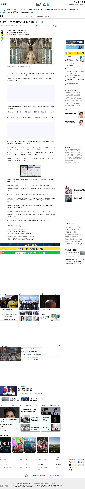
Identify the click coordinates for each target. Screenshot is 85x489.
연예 (52, 9)
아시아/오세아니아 (38, 16)
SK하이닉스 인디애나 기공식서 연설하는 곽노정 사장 (9, 314)
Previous (1, 399)
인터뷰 (21, 464)
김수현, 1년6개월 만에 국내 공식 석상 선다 (10, 420)
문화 (45, 9)
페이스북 (82, 462)
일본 (31, 16)
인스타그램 (82, 464)
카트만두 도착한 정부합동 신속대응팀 (8, 312)
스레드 (73, 467)
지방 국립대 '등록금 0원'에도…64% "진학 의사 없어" (35, 419)
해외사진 (45, 459)
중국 (27, 16)
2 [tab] (56, 294)
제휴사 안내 (14, 480)
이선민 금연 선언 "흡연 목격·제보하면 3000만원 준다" (35, 427)
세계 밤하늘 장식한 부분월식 (46, 309)
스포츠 (48, 9)
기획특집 (27, 464)
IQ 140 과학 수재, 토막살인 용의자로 (28, 351)
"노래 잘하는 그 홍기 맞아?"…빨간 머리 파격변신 (31, 354)
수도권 (37, 9)
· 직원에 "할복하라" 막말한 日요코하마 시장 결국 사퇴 (75, 263)
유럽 (23, 16)
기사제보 (35, 480)
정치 (12, 9)
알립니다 (63, 480)
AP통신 (57, 459)
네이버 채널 (73, 459)
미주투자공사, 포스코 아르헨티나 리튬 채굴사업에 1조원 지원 (46, 427)
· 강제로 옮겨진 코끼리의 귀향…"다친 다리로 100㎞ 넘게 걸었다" (75, 259)
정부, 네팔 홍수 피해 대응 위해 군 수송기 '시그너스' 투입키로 (9, 429)
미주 (19, 16)
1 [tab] (55, 294)
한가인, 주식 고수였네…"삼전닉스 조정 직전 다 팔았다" (9, 425)
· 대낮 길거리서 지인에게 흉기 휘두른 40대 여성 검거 (75, 257)
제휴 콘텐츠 (72, 9)
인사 (20, 469)
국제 (15, 9)
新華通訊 (57, 462)
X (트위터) (73, 464)
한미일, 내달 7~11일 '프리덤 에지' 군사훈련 (14, 400)
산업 (25, 9)
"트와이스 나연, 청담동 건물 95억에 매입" (29, 359)
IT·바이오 (29, 9)
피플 (66, 186)
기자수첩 (67, 110)
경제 (18, 9)
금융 (22, 9)
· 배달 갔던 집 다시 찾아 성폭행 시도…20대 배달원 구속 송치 (75, 261)
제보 (77, 9)
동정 (28, 469)
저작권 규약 (25, 480)
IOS (56, 469)
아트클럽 (21, 462)
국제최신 (8, 16)
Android (57, 467)
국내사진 (39, 459)
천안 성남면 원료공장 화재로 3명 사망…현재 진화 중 (13, 12)
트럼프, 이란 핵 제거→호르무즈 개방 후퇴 (34, 400)
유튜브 (73, 462)
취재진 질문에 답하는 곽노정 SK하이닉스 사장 (9, 319)
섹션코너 (21, 467)
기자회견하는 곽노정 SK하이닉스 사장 (8, 309)
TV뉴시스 (66, 9)
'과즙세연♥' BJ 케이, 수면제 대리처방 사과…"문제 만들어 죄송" (29, 410)
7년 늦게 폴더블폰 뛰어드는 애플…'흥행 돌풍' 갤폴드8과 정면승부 (46, 419)
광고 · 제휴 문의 (7, 480)
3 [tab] (58, 294)
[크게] (59, 26)
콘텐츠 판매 (20, 480)
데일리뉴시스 (28, 467)
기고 (26, 462)
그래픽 (39, 462)
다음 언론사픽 (82, 459)
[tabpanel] (50, 303)
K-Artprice (71, 4)
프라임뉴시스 (77, 4)
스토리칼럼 (27, 459)
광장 (59, 9)
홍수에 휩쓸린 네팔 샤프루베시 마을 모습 (8, 316)
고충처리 (30, 480)
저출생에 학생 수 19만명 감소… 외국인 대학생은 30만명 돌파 (44, 318)
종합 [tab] (84, 56)
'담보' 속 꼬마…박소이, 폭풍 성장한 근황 (29, 357)
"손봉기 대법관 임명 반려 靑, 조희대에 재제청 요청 (25, 390)
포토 (62, 9)
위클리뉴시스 (82, 4)
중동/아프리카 (48, 16)
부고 (24, 469)
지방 (41, 9)
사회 (34, 9)
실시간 (8, 9)
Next (41, 399)
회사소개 (1, 480)
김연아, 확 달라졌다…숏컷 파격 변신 (28, 349)
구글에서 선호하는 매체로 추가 (43, 26)
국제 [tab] (81, 56)
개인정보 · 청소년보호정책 (47, 480)
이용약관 (39, 480)
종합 (13, 405)
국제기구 (14, 16)
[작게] (57, 26)
